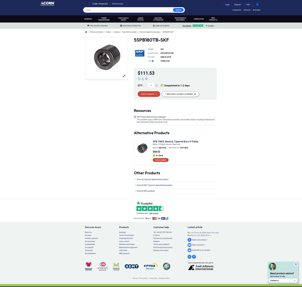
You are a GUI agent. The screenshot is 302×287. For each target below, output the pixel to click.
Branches (256, 10)
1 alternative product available (179, 94)
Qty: (140, 85)
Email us (156, 235)
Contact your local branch (162, 238)
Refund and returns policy (162, 247)
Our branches (90, 241)
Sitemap (135, 278)
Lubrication (199, 19)
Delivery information (160, 250)
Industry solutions (91, 238)
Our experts (89, 247)
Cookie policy (153, 278)
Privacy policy (143, 278)
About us (88, 232)
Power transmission (104, 19)
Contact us (274, 280)
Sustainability (90, 244)
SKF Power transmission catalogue (175, 119)
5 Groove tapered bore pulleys (149, 32)
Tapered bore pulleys (129, 32)
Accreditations (90, 253)
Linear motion (140, 19)
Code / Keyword (99, 3)
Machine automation (158, 19)
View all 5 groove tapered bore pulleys (153, 179)
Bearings (88, 19)
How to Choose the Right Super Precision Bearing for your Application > (203, 233)
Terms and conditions (161, 244)
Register (237, 5)
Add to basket (147, 94)
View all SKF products (146, 191)
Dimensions (117, 3)
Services (247, 10)
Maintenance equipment (180, 19)
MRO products (213, 19)
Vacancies (89, 250)
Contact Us (237, 10)
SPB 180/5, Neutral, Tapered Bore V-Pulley (175, 141)
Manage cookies (164, 278)
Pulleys (108, 32)
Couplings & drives (123, 19)
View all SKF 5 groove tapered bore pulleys (154, 185)
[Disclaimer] (152, 61)
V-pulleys (116, 32)
